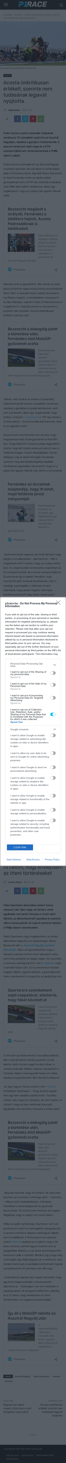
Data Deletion (14, 859)
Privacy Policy (52, 859)
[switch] (53, 673)
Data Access (33, 859)
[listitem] (33, 664)
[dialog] (33, 731)
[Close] (59, 603)
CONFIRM (20, 847)
